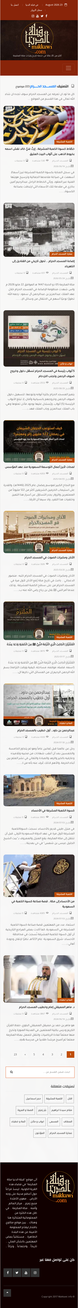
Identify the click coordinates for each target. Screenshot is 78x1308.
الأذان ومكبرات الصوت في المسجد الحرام (49, 557)
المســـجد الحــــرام (43, 86)
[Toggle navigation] (68, 68)
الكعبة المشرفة (64, 142)
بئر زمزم (42, 1110)
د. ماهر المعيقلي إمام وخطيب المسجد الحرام (47, 1007)
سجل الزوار (36, 9)
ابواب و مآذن (66, 364)
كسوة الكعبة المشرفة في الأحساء (53, 810)
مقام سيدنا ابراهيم (62, 1110)
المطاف (67, 1122)
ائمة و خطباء (66, 723)
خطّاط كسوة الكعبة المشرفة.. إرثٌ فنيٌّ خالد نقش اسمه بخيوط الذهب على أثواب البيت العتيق (40, 152)
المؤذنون (39, 1133)
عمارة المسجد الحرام (62, 254)
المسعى (53, 1122)
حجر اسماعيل (33, 1099)
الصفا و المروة (25, 1110)
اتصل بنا (15, 4)
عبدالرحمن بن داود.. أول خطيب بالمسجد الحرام (46, 730)
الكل (70, 1099)
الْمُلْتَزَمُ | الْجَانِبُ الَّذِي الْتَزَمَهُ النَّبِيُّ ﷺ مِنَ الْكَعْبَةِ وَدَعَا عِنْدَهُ (41, 644)
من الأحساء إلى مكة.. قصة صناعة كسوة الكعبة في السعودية (43, 904)
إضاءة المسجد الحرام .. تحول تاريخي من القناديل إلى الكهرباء (43, 264)
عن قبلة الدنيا (32, 4)
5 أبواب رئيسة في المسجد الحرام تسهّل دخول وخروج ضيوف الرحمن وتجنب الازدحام (42, 374)
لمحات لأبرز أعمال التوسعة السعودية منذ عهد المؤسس (40, 467)
